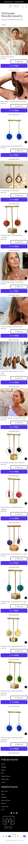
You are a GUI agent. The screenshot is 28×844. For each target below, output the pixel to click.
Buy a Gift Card (5, 800)
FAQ (2, 773)
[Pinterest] (17, 813)
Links (2, 809)
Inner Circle (4, 791)
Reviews (3, 803)
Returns (3, 770)
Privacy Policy (5, 779)
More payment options (14, 69)
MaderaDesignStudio (11, 840)
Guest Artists (4, 806)
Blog (2, 794)
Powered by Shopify (19, 840)
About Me (4, 797)
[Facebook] (11, 813)
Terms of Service (5, 776)
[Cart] (26, 6)
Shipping (3, 767)
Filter (4, 25)
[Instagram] (14, 813)
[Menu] (1, 6)
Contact (3, 782)
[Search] (23, 6)
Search (3, 764)
